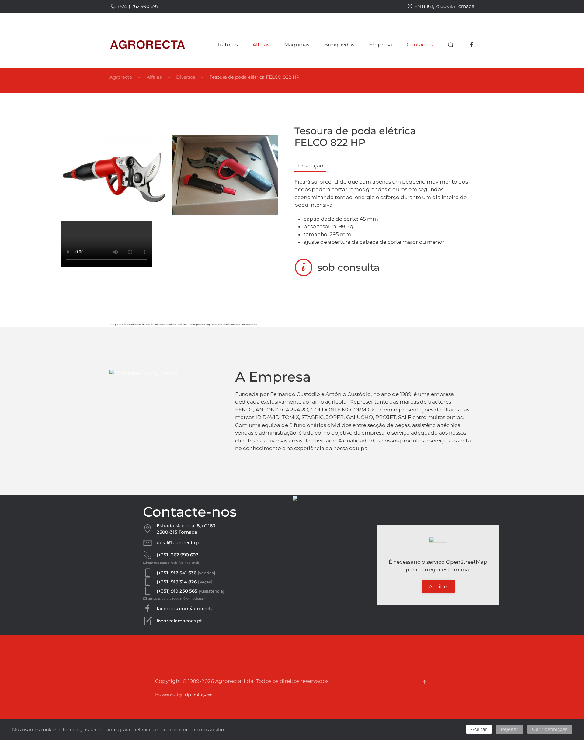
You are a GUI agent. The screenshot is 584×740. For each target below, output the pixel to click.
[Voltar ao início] (147, 45)
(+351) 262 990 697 (138, 6)
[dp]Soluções (197, 694)
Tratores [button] (227, 45)
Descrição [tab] (310, 166)
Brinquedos (339, 45)
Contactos (420, 45)
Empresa (380, 45)
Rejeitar (509, 729)
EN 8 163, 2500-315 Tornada (443, 6)
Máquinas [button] (296, 45)
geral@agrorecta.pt (179, 543)
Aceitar (438, 586)
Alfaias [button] (260, 45)
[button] (451, 45)
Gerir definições (549, 729)
